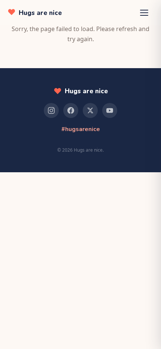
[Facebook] (70, 110)
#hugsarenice (80, 129)
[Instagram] (51, 110)
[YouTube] (109, 110)
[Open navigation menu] (145, 12)
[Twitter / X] (90, 110)
